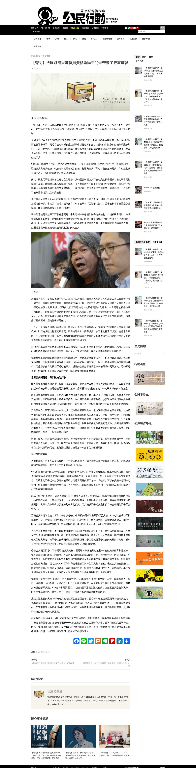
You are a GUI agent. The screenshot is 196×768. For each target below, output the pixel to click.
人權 (57, 38)
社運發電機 (107, 38)
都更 (84, 38)
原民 (75, 38)
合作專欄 (146, 38)
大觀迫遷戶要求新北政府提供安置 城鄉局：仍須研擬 (53, 663)
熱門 (144, 56)
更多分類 (37, 46)
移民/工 (94, 38)
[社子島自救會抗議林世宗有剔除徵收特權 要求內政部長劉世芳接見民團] (138, 118)
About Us (45, 28)
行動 (151, 56)
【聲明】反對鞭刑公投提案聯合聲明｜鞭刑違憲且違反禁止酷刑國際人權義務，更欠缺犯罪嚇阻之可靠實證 (46, 755)
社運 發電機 (54, 691)
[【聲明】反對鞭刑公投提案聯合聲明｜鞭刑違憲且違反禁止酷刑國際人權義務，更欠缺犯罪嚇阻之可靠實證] (46, 736)
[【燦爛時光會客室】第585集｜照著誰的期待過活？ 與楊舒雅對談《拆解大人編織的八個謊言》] (138, 93)
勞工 (66, 38)
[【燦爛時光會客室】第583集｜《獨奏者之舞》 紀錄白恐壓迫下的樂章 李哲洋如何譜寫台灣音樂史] (138, 164)
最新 (138, 56)
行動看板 (104, 28)
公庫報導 (37, 38)
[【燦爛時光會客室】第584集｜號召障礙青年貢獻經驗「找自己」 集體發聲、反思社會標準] (138, 141)
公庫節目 (120, 38)
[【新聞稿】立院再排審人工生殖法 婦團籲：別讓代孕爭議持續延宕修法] (114, 736)
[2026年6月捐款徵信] (138, 190)
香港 (38, 652)
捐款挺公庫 (74, 28)
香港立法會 (45, 652)
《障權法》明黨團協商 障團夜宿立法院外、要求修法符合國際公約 (154, 205)
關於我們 (34, 28)
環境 (48, 38)
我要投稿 (95, 28)
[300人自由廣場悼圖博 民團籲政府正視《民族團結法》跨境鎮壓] (138, 225)
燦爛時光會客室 (143, 242)
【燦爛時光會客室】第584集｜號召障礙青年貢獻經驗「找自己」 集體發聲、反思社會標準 (154, 143)
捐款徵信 (85, 28)
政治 (38, 56)
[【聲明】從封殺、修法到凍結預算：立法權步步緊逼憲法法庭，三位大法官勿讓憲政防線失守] (80, 736)
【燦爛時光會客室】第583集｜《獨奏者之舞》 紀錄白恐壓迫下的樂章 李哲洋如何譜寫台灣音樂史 (154, 167)
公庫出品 (36, 31)
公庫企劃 (133, 38)
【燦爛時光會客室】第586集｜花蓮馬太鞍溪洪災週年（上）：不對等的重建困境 (154, 72)
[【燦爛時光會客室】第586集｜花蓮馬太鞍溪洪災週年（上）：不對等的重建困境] (138, 70)
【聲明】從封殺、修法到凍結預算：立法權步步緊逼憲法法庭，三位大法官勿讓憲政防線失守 (80, 755)
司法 (33, 56)
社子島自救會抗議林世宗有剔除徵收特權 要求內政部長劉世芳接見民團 (153, 120)
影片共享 (56, 28)
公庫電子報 (157, 242)
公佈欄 (65, 28)
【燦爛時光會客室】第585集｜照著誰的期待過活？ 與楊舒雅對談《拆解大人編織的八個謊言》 (154, 96)
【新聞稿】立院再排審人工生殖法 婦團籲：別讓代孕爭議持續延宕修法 (114, 754)
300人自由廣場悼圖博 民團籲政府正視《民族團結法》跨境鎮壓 (154, 225)
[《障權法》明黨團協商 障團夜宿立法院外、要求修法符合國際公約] (138, 205)
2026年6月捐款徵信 (152, 187)
